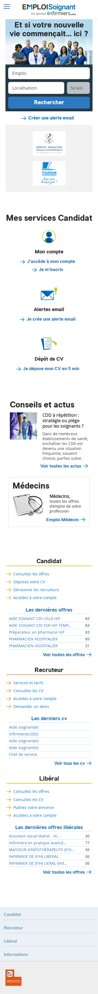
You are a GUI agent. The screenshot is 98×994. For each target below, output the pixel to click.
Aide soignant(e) (23, 727)
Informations (16, 954)
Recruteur (49, 670)
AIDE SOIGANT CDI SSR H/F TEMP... (40, 625)
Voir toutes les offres (64, 655)
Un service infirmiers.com (53, 13)
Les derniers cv (49, 718)
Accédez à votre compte (35, 597)
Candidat (49, 561)
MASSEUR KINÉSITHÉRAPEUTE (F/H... (42, 849)
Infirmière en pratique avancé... (38, 842)
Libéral (49, 778)
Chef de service (23, 754)
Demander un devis (31, 706)
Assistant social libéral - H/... (35, 836)
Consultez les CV (28, 690)
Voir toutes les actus (60, 466)
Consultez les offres (31, 573)
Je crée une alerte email (51, 319)
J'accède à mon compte (51, 261)
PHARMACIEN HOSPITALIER (33, 639)
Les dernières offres (49, 609)
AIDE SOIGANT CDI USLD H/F (34, 618)
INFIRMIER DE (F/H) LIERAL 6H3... (38, 863)
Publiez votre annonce (33, 807)
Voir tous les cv (69, 763)
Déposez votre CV (29, 581)
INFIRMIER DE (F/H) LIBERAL (34, 856)
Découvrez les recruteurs (36, 589)
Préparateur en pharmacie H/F (37, 632)
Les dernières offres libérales (49, 827)
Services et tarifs (28, 682)
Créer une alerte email (51, 118)
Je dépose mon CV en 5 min (51, 369)
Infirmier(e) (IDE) (23, 734)
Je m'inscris (51, 269)
